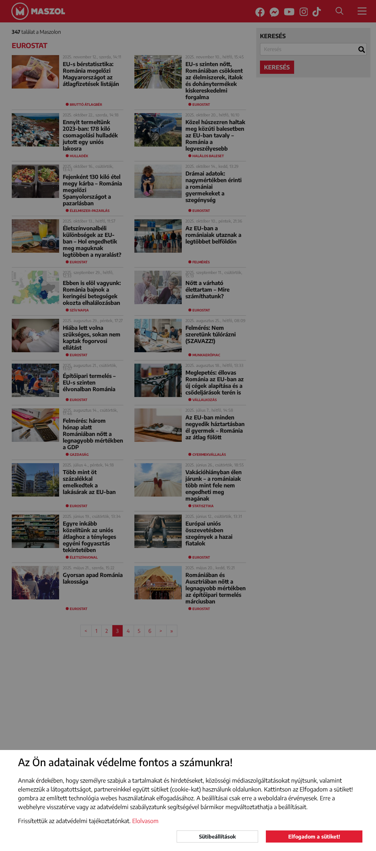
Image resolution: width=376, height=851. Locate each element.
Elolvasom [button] (145, 821)
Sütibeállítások (217, 836)
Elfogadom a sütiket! (314, 836)
